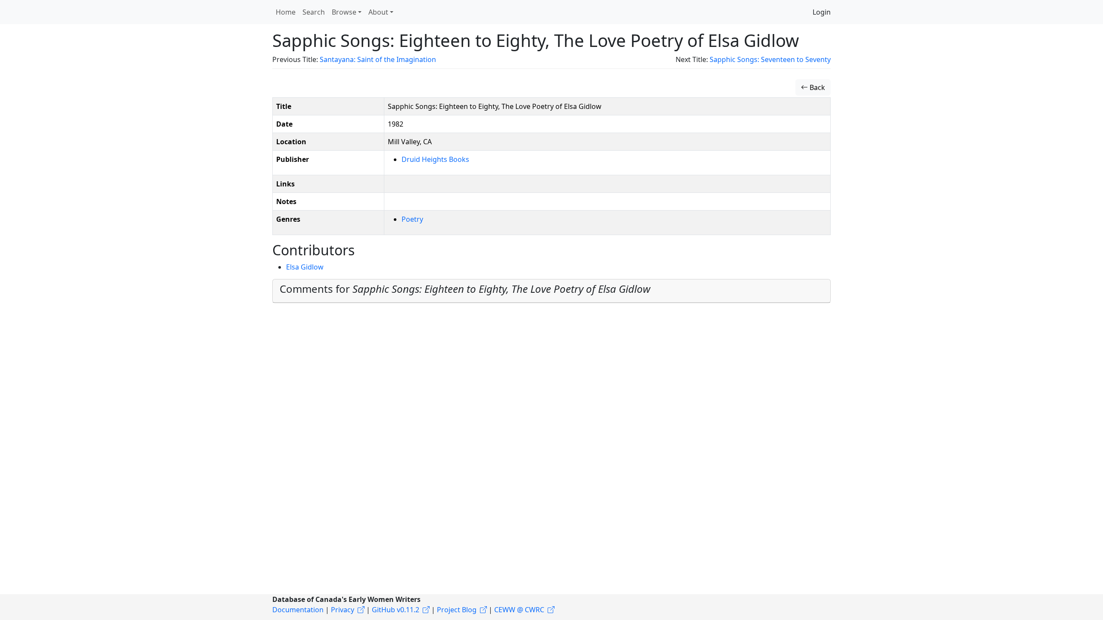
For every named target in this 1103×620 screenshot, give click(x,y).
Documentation (298, 609)
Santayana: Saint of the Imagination (378, 59)
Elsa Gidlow (305, 267)
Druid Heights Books (435, 159)
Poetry (412, 219)
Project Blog (457, 609)
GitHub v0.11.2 (395, 609)
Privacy (342, 609)
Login (822, 12)
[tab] (551, 291)
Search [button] (313, 12)
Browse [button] (344, 12)
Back (816, 87)
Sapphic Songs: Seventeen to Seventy (770, 59)
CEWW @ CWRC (519, 609)
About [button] (378, 12)
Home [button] (286, 12)
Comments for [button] (465, 289)
